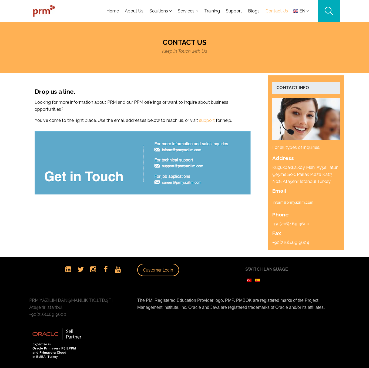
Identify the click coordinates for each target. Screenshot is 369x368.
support (207, 120)
